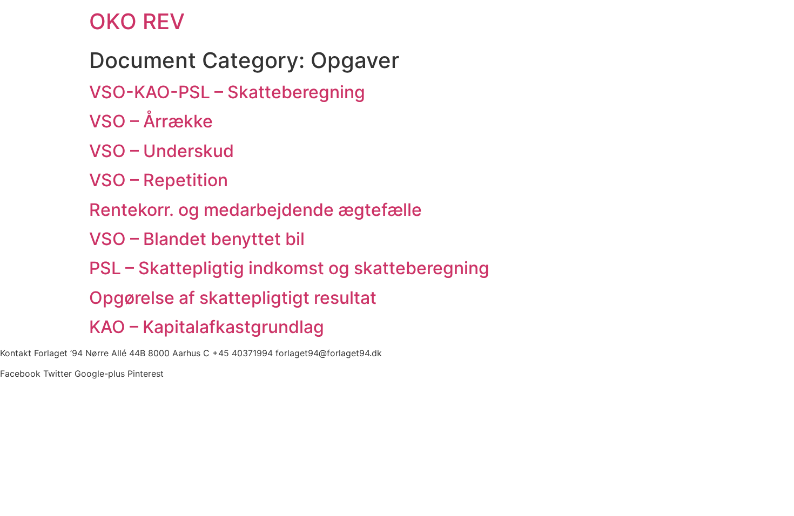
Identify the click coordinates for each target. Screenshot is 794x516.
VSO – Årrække (151, 121)
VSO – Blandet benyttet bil (197, 238)
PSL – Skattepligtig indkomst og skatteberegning (289, 268)
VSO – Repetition (158, 180)
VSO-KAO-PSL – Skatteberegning (227, 92)
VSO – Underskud (161, 150)
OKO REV (137, 21)
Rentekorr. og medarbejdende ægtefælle (255, 209)
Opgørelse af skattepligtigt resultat (232, 297)
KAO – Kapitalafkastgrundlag (206, 326)
